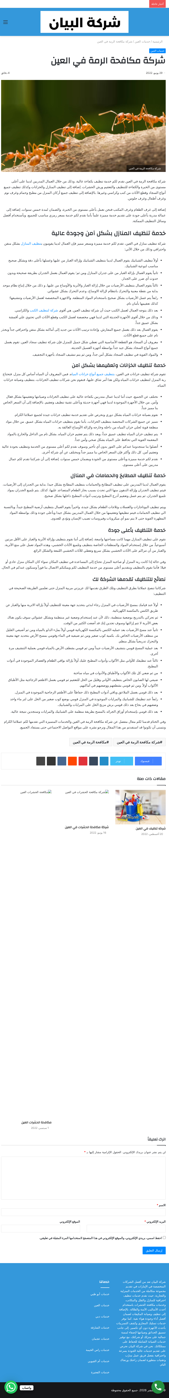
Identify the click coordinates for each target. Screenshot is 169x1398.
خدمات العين (142, 41)
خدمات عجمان (100, 1338)
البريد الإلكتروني (155, 1221)
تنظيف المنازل (31, 243)
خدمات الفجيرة (100, 1372)
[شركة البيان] (84, 22)
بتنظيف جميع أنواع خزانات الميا (93, 374)
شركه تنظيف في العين (151, 828)
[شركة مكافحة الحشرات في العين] (83, 806)
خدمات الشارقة (100, 1327)
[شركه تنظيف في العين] (140, 807)
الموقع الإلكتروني (70, 1221)
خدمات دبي (102, 1316)
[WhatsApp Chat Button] (11, 1387)
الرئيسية (157, 41)
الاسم (161, 1205)
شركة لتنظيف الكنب (44, 310)
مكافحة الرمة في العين (90, 742)
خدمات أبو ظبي (99, 1294)
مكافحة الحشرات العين (36, 1122)
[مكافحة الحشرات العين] (26, 954)
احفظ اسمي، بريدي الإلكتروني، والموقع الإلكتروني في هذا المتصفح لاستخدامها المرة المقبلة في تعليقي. (100, 1238)
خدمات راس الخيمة (97, 1350)
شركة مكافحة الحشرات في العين (87, 827)
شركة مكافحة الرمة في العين (138, 742)
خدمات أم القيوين (98, 1361)
